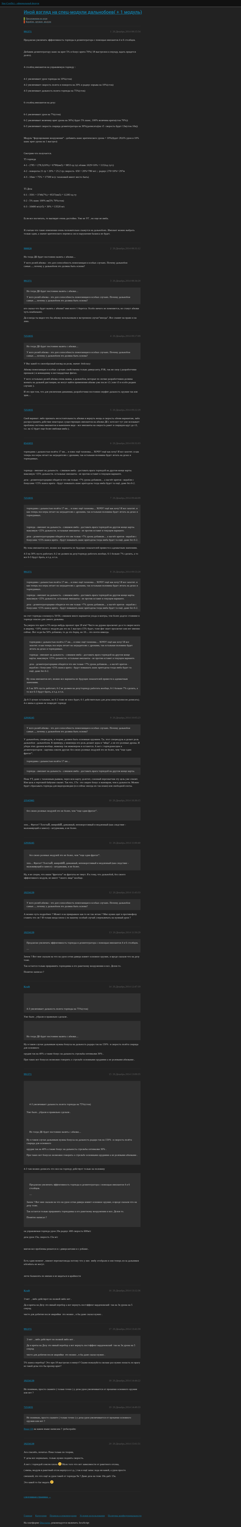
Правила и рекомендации (63, 1515)
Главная (28, 1515)
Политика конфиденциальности (124, 1515)
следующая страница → (37, 1497)
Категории (41, 1515)
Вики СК (28, 1429)
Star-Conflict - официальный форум (20, 3)
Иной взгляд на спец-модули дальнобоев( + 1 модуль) (83, 12)
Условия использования (92, 1515)
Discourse (45, 1522)
